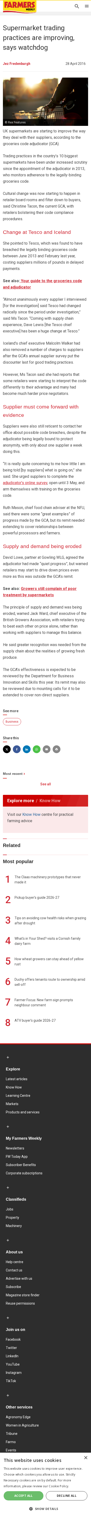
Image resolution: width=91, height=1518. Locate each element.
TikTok (11, 1381)
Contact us (14, 1270)
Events (11, 1450)
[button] (45, 1509)
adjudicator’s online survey (25, 482)
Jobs (9, 1209)
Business (12, 721)
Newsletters (15, 1148)
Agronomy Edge (18, 1417)
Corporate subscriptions (24, 1173)
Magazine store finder (23, 1295)
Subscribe (13, 1287)
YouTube (13, 1364)
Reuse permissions (20, 1303)
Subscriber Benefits (21, 1165)
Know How (31, 814)
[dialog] (45, 1485)
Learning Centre (18, 1096)
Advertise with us (19, 1278)
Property (12, 1217)
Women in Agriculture (22, 1425)
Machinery (14, 1226)
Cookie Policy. (59, 1486)
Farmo (11, 1442)
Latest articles (16, 1079)
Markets (12, 1104)
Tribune (11, 1434)
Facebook (13, 1339)
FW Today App (17, 1156)
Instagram (14, 1373)
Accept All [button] (23, 1496)
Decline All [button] (66, 1496)
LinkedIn (12, 1356)
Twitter (11, 1348)
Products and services (23, 1112)
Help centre (14, 1262)
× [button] (85, 1458)
